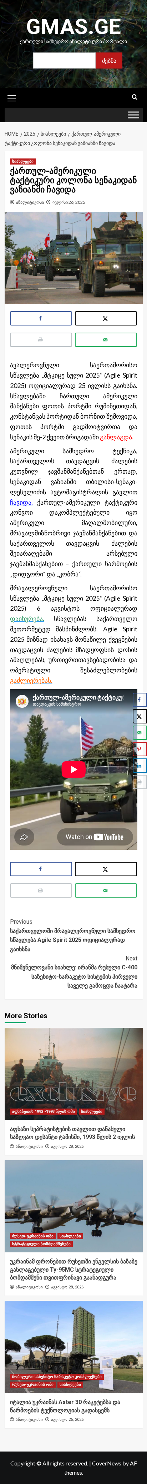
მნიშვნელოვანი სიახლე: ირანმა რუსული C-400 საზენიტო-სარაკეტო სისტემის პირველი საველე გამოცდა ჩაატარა (74, 972)
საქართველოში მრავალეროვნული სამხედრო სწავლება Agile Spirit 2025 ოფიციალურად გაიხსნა (73, 935)
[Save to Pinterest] (140, 749)
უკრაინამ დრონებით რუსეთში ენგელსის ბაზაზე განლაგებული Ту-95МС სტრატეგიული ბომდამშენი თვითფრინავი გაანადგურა (73, 1269)
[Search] (134, 97)
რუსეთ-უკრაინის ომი (33, 1236)
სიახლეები (23, 161)
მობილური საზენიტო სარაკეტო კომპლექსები (57, 1376)
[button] (12, 97)
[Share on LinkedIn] (140, 765)
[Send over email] (106, 340)
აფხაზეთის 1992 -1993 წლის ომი (43, 1111)
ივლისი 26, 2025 (68, 202)
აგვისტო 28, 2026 (67, 1146)
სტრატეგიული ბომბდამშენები (41, 1244)
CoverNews (106, 1463)
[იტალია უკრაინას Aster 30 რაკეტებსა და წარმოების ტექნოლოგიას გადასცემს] (74, 1347)
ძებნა (109, 60)
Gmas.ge (73, 26)
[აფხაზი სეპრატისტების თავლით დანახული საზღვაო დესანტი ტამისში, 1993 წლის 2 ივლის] (74, 1074)
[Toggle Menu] (133, 115)
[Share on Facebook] (41, 318)
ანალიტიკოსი (30, 202)
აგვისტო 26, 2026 (67, 1419)
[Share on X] (106, 318)
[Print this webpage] (41, 340)
